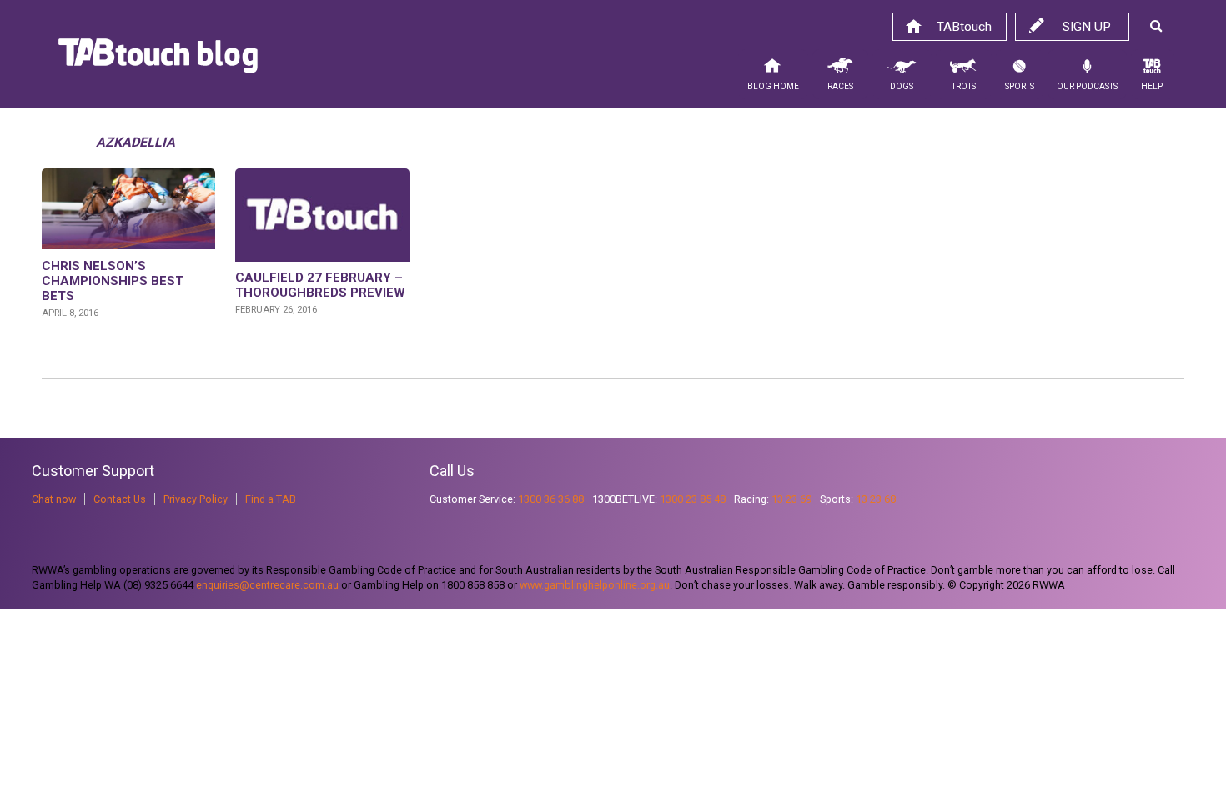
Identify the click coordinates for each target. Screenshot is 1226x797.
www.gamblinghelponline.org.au (595, 585)
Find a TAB (270, 499)
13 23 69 (791, 499)
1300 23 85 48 (693, 499)
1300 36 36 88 (551, 499)
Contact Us (119, 499)
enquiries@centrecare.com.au (267, 585)
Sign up (1087, 26)
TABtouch (964, 26)
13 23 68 (876, 499)
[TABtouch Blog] (158, 60)
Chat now (54, 499)
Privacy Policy (195, 499)
